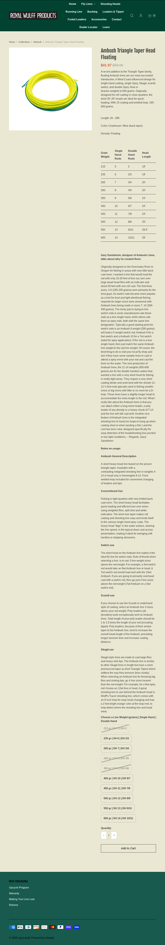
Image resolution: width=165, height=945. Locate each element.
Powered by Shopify (42, 937)
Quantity (106, 828)
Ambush (37, 42)
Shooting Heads (110, 4)
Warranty (14, 893)
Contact (116, 19)
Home (72, 4)
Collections (24, 42)
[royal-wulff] (33, 16)
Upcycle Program (19, 887)
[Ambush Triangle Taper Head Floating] (50, 89)
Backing (92, 11)
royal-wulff (24, 937)
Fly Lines (86, 4)
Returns (13, 905)
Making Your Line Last (21, 899)
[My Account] (140, 15)
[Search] (131, 15)
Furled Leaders (77, 19)
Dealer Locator (88, 27)
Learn (106, 27)
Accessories (99, 19)
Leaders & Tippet (113, 11)
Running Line (74, 11)
